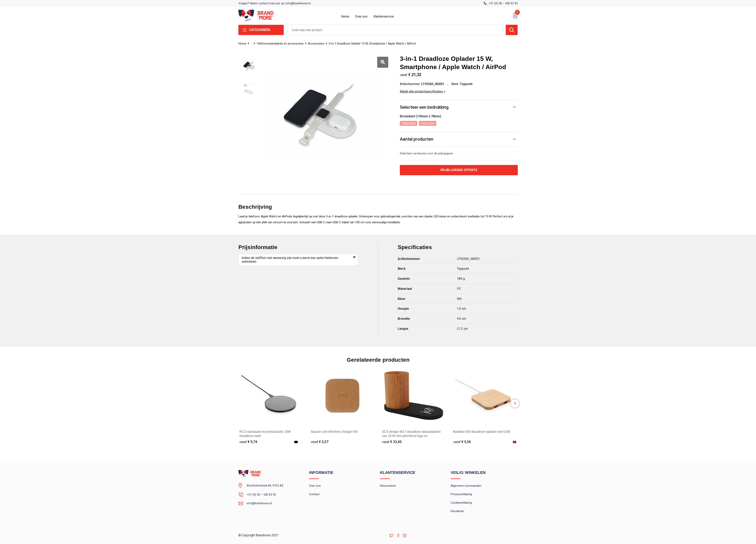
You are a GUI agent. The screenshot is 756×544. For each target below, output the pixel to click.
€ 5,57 (319, 442)
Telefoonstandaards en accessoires (280, 43)
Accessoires (316, 43)
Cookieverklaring (461, 502)
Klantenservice (383, 16)
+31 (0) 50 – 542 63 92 (503, 3)
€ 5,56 (462, 442)
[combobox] (397, 30)
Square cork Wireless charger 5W (334, 431)
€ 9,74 (248, 442)
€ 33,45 (392, 442)
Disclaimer (457, 511)
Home (345, 16)
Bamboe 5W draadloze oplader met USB (481, 431)
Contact (314, 494)
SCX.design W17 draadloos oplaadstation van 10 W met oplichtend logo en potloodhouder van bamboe (411, 436)
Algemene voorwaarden (466, 485)
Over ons (361, 16)
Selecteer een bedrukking (424, 107)
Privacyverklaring (461, 494)
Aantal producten (416, 139)
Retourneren (388, 485)
